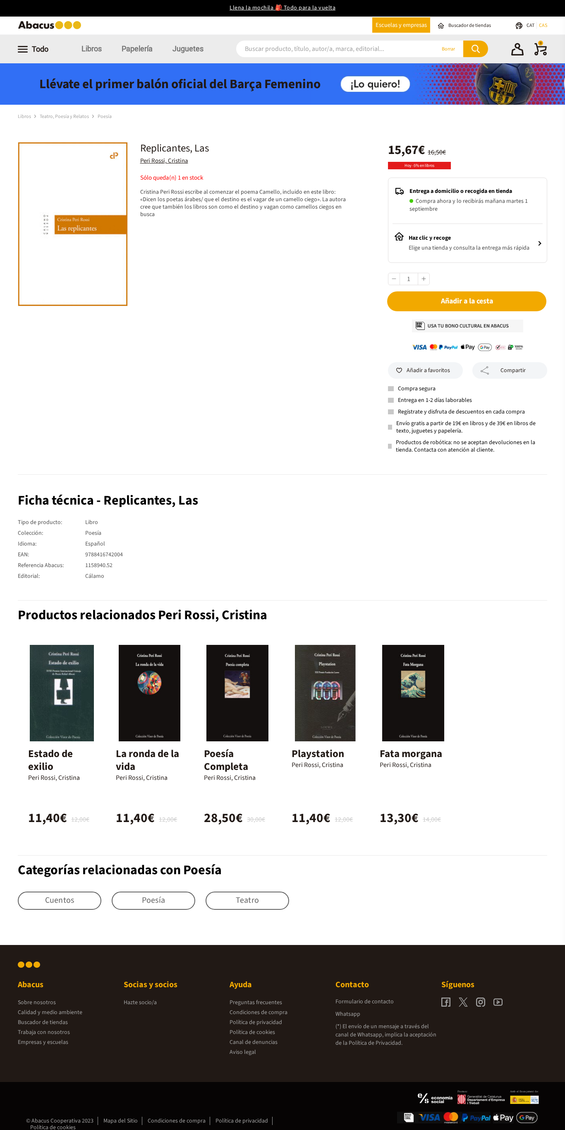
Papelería (137, 48)
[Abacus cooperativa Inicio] (52, 28)
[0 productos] (540, 53)
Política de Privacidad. (375, 1043)
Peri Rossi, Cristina (164, 160)
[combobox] (325, 49)
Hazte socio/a (140, 1002)
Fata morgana (411, 753)
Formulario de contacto (364, 1002)
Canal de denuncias (254, 1042)
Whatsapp (347, 1014)
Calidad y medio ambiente (50, 1012)
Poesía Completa (226, 760)
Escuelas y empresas (401, 25)
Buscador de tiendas (43, 1022)
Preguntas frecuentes (256, 1002)
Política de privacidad (256, 1022)
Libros (91, 48)
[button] (517, 50)
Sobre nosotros (37, 1002)
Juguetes (187, 48)
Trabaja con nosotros (44, 1032)
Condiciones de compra (258, 1012)
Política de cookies (252, 1032)
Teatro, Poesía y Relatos (65, 116)
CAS (543, 25)
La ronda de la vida (147, 760)
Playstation (318, 753)
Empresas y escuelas (43, 1042)
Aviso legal (243, 1052)
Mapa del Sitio (120, 1121)
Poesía (105, 116)
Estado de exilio (50, 760)
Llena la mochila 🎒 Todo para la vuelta (282, 8)
